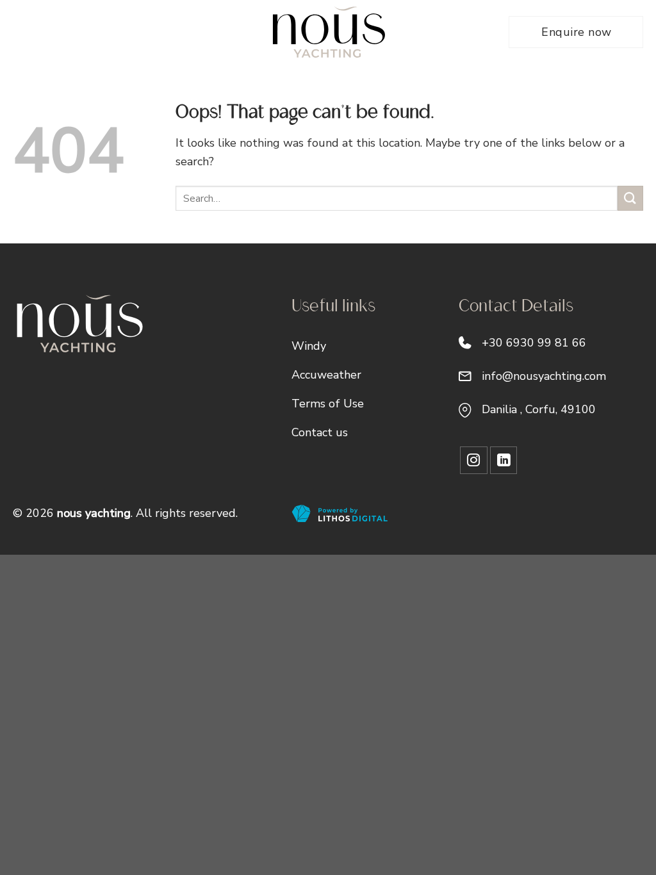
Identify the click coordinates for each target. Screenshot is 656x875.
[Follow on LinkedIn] (504, 460)
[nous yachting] (327, 32)
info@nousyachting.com (544, 376)
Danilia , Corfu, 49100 (539, 409)
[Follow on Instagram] (474, 460)
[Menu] (21, 32)
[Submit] (630, 198)
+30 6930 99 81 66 (534, 342)
